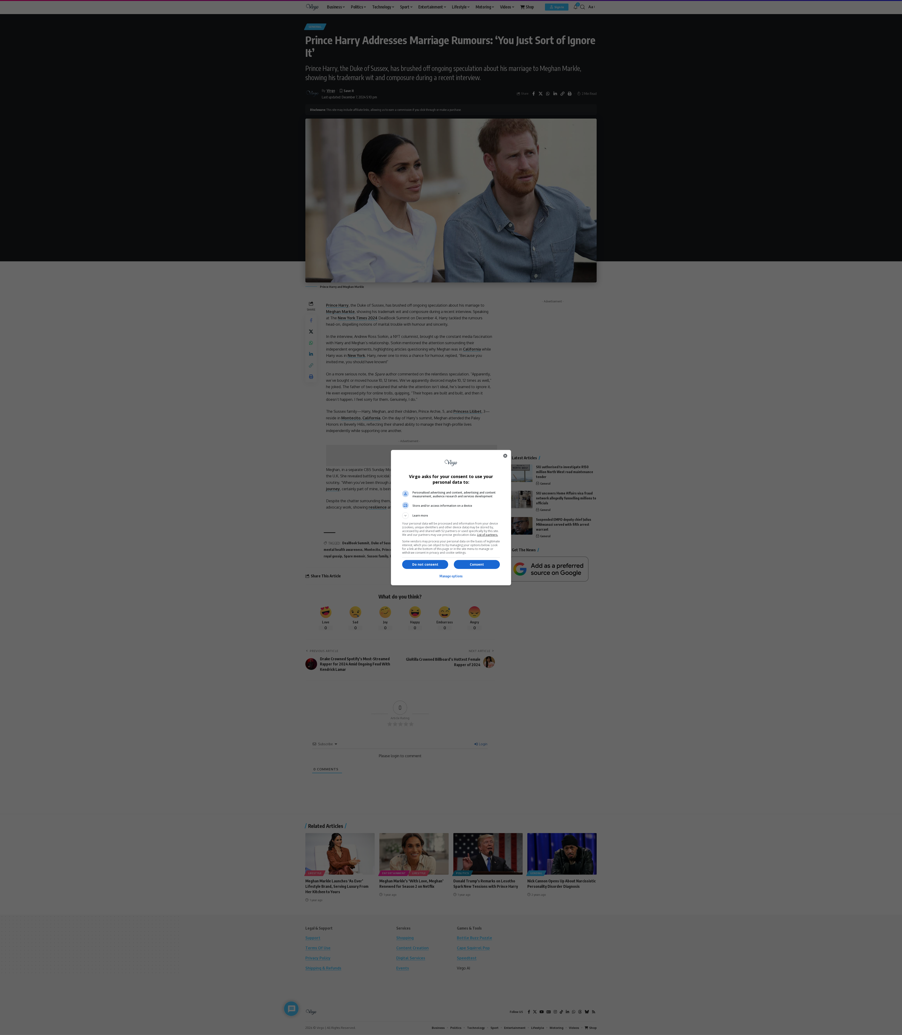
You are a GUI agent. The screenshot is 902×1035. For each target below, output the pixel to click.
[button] (451, 515)
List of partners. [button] (487, 535)
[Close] (505, 455)
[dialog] (451, 517)
